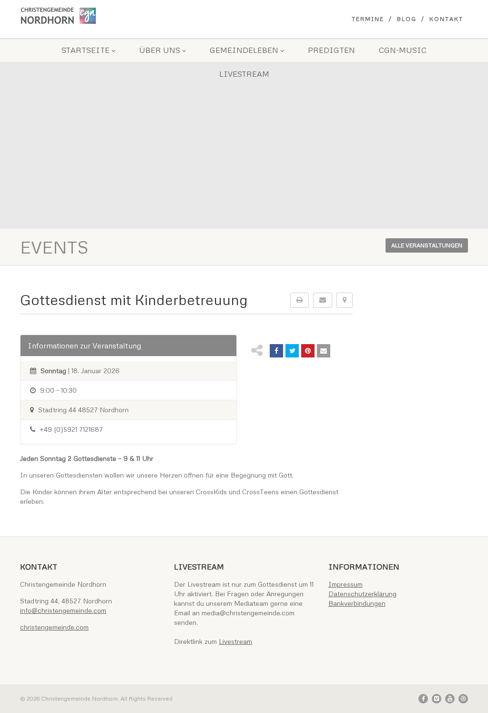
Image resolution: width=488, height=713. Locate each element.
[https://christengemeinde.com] (90, 15)
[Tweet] (292, 350)
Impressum (345, 584)
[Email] (323, 350)
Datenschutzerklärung (362, 594)
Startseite (85, 50)
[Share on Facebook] (276, 350)
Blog (407, 18)
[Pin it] (308, 350)
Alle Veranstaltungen (426, 245)
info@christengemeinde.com (63, 610)
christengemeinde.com (54, 627)
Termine (368, 18)
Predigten (331, 50)
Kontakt (446, 18)
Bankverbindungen (357, 603)
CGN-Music (403, 50)
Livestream (244, 74)
